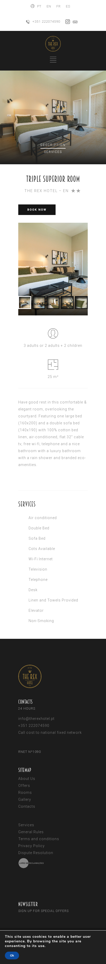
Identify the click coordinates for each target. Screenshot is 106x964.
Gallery (24, 799)
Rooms (25, 792)
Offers (24, 786)
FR (58, 6)
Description (53, 145)
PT (39, 6)
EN (49, 6)
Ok (12, 955)
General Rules (31, 832)
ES (68, 6)
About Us (26, 779)
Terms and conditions (38, 839)
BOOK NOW (37, 209)
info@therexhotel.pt (36, 719)
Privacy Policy (31, 846)
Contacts (26, 806)
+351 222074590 (46, 21)
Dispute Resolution (35, 853)
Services (53, 152)
